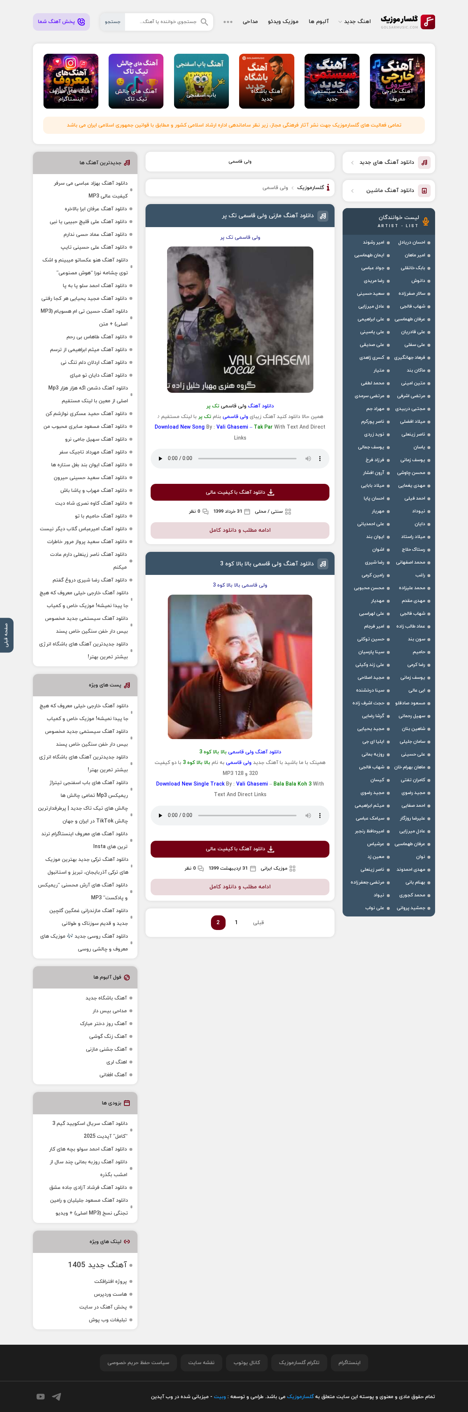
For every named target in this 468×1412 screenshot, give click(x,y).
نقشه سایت (201, 1362)
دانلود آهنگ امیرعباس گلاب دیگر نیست (83, 529)
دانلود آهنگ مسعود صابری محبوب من (85, 426)
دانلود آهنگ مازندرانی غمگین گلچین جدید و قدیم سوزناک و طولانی (88, 917)
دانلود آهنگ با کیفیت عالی (235, 492)
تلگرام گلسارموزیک (299, 1362)
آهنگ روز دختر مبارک (103, 1023)
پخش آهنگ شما (56, 21)
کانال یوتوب (247, 1362)
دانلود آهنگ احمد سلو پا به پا (95, 285)
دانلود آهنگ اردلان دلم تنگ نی (94, 362)
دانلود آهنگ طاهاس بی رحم (97, 337)
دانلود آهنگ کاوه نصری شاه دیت (91, 503)
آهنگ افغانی (113, 1075)
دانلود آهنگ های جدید (386, 162)
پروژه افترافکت (110, 1281)
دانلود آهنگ (261, 406)
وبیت (220, 1396)
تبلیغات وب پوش (108, 1320)
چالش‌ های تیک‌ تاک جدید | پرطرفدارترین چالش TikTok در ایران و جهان (83, 815)
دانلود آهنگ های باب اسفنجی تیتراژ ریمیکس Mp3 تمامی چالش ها (88, 789)
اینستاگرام (350, 1362)
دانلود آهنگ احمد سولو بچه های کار (88, 1149)
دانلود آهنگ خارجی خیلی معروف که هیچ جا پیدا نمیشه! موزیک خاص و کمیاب (83, 599)
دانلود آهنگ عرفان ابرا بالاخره (96, 209)
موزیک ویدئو (283, 22)
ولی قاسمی (240, 161)
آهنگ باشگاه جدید (106, 998)
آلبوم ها (319, 22)
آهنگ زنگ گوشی (108, 1036)
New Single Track (203, 784)
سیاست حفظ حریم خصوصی (138, 1362)
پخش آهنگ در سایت (103, 1307)
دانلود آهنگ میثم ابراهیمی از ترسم (88, 349)
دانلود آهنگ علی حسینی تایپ (94, 247)
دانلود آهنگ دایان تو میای (98, 375)
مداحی (250, 22)
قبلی (258, 923)
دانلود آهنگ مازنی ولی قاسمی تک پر (268, 216)
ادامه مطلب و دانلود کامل (240, 530)
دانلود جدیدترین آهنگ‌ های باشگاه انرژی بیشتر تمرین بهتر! (83, 650)
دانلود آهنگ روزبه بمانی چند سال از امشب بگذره (88, 1168)
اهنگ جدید (357, 22)
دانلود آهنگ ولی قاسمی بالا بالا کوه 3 (267, 564)
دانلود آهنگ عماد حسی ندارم (95, 234)
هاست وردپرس (110, 1294)
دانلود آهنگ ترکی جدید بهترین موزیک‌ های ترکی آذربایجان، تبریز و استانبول (86, 866)
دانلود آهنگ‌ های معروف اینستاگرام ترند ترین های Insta (84, 840)
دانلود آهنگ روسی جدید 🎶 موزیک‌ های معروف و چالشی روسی (84, 943)
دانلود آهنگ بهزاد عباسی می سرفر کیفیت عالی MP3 (91, 190)
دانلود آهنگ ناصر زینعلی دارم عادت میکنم (88, 561)
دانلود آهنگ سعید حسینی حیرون (90, 477)
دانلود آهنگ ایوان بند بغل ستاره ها (89, 465)
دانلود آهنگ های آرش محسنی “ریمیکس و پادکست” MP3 (83, 891)
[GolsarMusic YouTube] (41, 1397)
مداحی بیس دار (110, 1011)
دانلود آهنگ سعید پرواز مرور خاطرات (87, 541)
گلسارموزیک (408, 22)
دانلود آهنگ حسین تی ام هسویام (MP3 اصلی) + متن (84, 318)
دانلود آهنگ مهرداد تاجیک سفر (93, 452)
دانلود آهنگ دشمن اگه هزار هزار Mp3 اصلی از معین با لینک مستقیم (88, 394)
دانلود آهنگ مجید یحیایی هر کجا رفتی (84, 298)
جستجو (112, 22)
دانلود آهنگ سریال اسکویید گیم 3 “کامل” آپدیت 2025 (90, 1130)
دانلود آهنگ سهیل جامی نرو (96, 439)
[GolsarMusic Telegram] (56, 1397)
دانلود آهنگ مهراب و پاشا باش (93, 490)
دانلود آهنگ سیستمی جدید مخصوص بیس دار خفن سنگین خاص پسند (86, 625)
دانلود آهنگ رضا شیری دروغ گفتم (90, 580)
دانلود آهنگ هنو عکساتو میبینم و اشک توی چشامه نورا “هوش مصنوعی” (85, 266)
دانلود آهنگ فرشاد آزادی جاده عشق (88, 1187)
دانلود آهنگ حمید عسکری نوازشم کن (86, 413)
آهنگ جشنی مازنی (106, 1049)
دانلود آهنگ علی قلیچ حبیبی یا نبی (88, 221)
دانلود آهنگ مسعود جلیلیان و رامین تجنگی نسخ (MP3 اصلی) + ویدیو (89, 1207)
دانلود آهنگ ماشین (390, 191)
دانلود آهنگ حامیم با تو (101, 516)
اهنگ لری (116, 1062)
